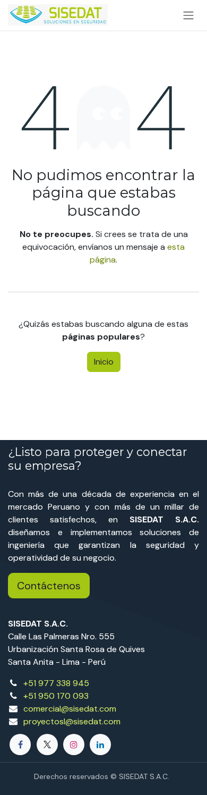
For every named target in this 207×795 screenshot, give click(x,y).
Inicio (104, 361)
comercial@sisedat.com (69, 708)
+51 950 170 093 (56, 695)
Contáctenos (49, 586)
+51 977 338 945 (56, 683)
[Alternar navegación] (188, 15)
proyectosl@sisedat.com (71, 721)
